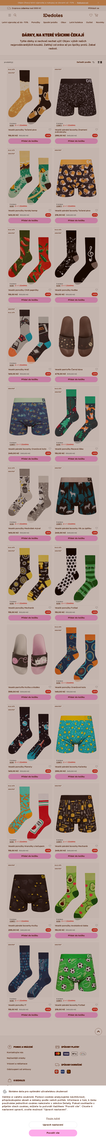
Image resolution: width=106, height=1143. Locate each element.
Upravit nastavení (53, 1125)
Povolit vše (53, 1133)
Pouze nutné (53, 1118)
